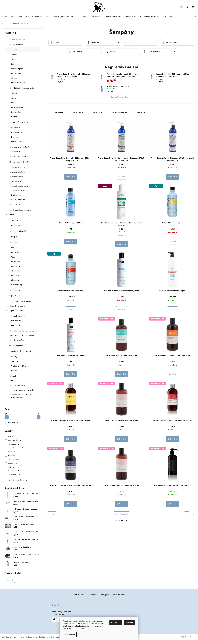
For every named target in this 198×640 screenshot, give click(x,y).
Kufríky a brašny (17, 340)
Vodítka (14, 361)
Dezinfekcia (15, 204)
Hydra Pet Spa (14, 455)
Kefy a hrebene (16, 44)
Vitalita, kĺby (15, 195)
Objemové (15, 127)
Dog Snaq (15, 252)
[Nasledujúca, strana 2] (187, 514)
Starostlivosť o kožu (19, 167)
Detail (120, 176)
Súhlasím (129, 622)
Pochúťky (14, 242)
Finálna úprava (17, 141)
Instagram (105, 594)
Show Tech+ (14, 475)
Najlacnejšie (78, 112)
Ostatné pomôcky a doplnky (22, 335)
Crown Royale (17, 68)
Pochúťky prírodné (18, 290)
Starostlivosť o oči (18, 176)
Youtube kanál (119, 594)
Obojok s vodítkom (19, 316)
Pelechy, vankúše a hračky (20, 210)
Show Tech (16, 59)
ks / (10, 580)
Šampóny (14, 49)
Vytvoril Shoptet (189, 637)
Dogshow (12, 296)
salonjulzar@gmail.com (61, 611)
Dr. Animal (15, 261)
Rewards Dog (16, 284)
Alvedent (15, 280)
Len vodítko (16, 320)
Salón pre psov (78, 594)
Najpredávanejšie (119, 112)
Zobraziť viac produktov (120, 97)
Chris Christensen (15, 459)
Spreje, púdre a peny (19, 122)
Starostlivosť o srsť (17, 39)
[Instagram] (59, 619)
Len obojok (16, 325)
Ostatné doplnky (17, 200)
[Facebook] (54, 619)
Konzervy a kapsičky (19, 231)
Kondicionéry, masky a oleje (22, 88)
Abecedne (141, 112)
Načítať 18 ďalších (121, 514)
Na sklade (13, 422)
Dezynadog (16, 73)
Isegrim (14, 236)
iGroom (14, 78)
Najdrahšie (97, 112)
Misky (12, 380)
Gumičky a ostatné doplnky (22, 156)
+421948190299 (57, 614)
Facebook (93, 594)
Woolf (13, 257)
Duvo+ (14, 248)
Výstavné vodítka (17, 310)
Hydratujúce (16, 132)
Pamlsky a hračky (17, 306)
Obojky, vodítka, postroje (21, 351)
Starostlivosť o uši (18, 181)
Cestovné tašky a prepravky (22, 390)
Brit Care (15, 275)
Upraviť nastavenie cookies (57, 637)
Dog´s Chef (16, 225)
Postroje (15, 370)
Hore (53, 514)
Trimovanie (15, 152)
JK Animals (15, 271)
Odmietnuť (115, 622)
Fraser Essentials (18, 82)
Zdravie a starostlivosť (18, 162)
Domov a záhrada (17, 385)
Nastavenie (70, 634)
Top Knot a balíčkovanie (20, 301)
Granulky (14, 220)
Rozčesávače (17, 137)
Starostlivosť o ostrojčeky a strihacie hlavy (22, 396)
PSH (13, 64)
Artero (14, 55)
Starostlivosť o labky (19, 186)
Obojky (14, 356)
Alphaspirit (16, 266)
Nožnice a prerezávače (20, 147)
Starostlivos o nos (18, 190)
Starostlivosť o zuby (19, 172)
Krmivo (11, 214)
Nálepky (13, 376)
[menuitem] (12, 16)
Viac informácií (81, 628)
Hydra (11, 452)
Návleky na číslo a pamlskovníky (24, 331)
